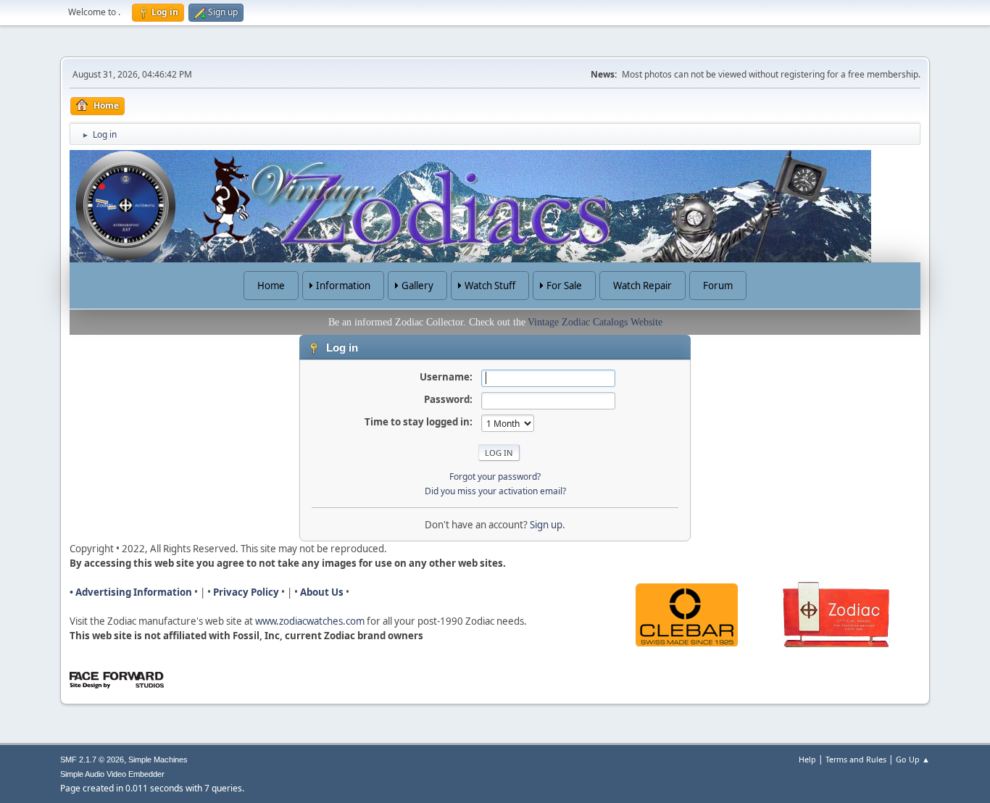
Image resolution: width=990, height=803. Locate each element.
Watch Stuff (490, 285)
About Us (322, 592)
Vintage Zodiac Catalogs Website (595, 322)
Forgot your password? (495, 476)
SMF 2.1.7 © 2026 (92, 759)
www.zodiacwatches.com (310, 621)
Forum (718, 285)
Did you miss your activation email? (495, 491)
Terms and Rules (855, 759)
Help (807, 759)
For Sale (564, 285)
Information (343, 285)
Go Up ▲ (913, 759)
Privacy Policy (246, 592)
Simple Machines (158, 759)
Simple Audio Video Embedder (112, 774)
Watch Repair (642, 285)
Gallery (417, 285)
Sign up (546, 524)
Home (271, 285)
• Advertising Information (131, 592)
